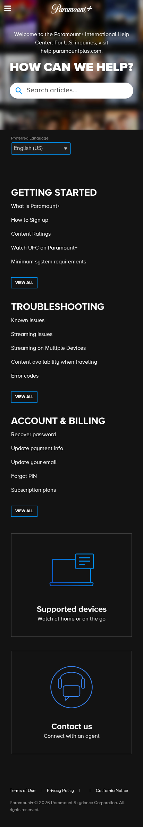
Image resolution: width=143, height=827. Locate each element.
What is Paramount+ (35, 206)
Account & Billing (58, 421)
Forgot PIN (24, 476)
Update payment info (37, 449)
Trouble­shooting (57, 307)
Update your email (34, 462)
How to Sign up (29, 220)
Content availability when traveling (54, 362)
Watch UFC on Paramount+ (44, 248)
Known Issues (27, 320)
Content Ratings (31, 234)
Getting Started (54, 193)
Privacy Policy (60, 790)
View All (24, 283)
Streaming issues (31, 334)
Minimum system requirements (48, 262)
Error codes (25, 376)
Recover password (33, 435)
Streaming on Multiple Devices (48, 348)
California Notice (112, 790)
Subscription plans (33, 490)
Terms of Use (22, 790)
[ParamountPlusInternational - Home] (71, 9)
